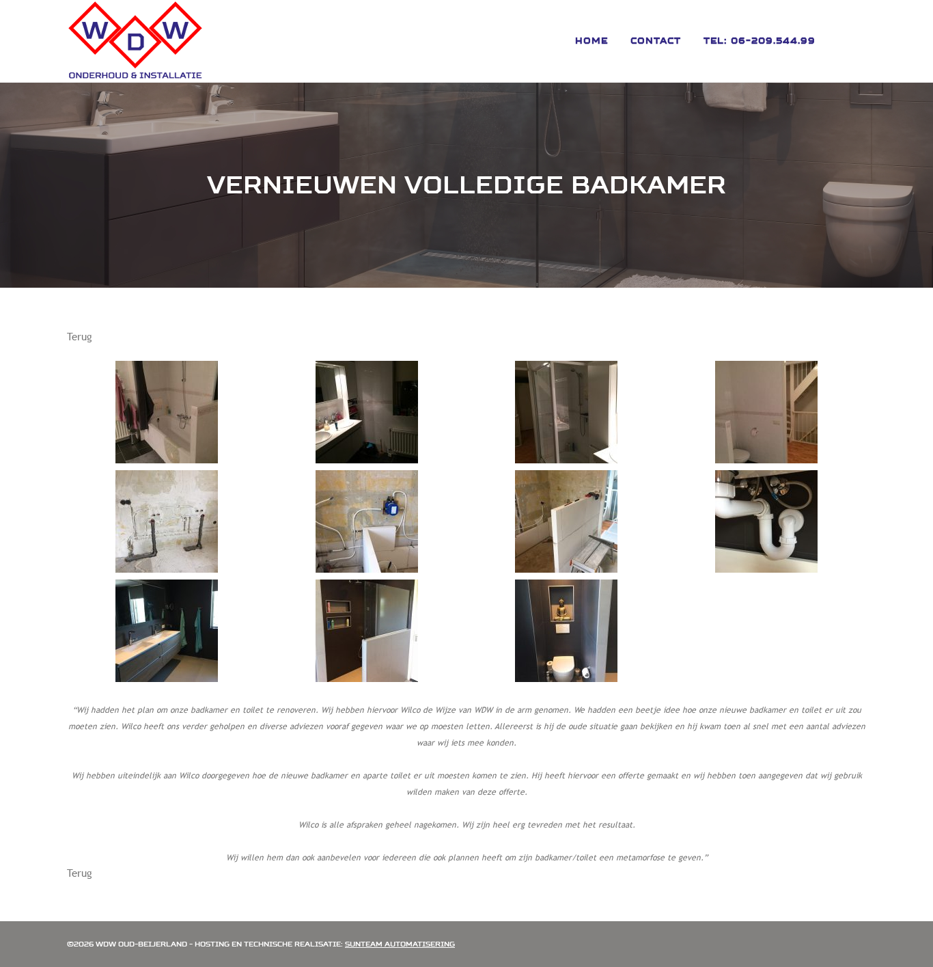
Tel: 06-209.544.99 (760, 41)
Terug (79, 336)
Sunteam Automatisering (400, 944)
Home (591, 41)
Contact (655, 41)
